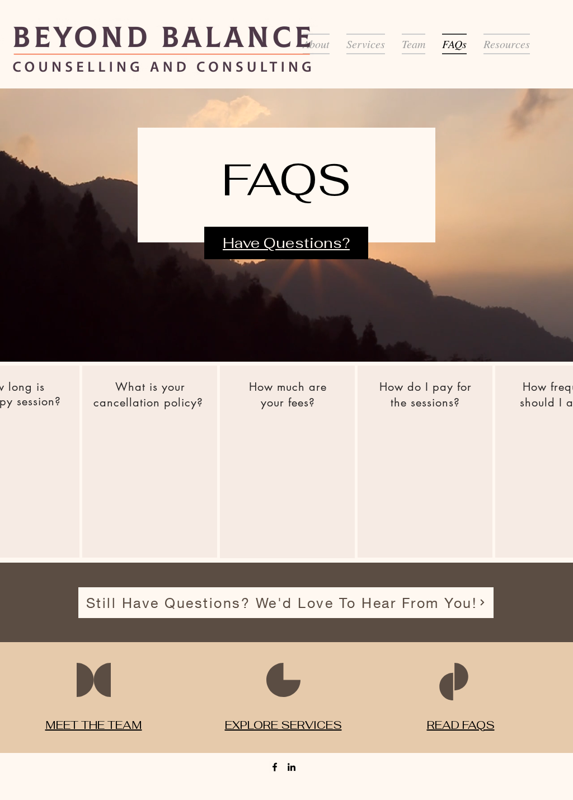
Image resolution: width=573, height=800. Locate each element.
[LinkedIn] (291, 767)
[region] (149, 462)
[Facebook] (274, 767)
